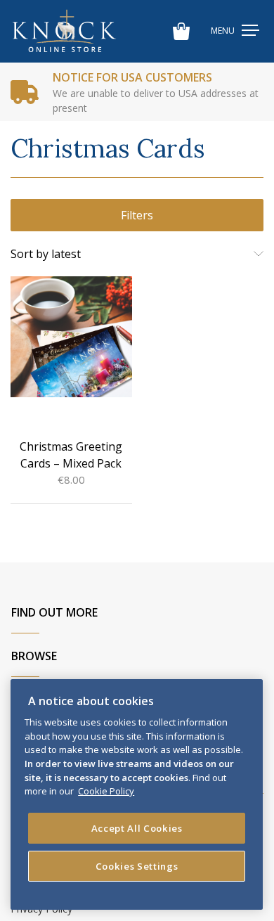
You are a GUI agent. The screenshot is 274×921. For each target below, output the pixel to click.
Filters (137, 215)
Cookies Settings (137, 866)
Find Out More (54, 612)
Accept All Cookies (137, 828)
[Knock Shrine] (64, 31)
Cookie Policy (106, 791)
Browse (34, 656)
